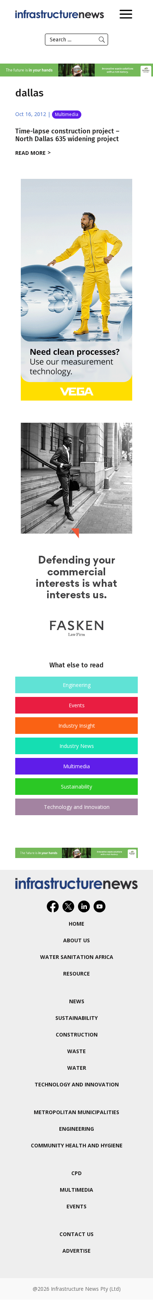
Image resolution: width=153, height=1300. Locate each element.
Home (76, 923)
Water (76, 1067)
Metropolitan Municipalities (76, 1112)
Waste (76, 1051)
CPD (76, 1173)
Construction (77, 1034)
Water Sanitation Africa (76, 956)
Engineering (77, 684)
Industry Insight (76, 725)
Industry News (76, 745)
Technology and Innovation (77, 806)
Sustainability (76, 786)
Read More (30, 152)
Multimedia (66, 114)
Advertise (76, 1250)
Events (77, 705)
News (76, 1001)
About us (76, 940)
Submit (102, 39)
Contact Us (76, 1234)
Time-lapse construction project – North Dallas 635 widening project (67, 135)
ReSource (76, 973)
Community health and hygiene (77, 1145)
